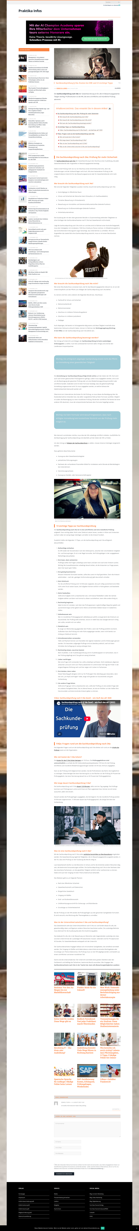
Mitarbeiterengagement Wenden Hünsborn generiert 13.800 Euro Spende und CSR (37, 100)
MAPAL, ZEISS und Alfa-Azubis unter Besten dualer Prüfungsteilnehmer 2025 (37, 305)
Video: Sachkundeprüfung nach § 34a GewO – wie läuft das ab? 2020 (81, 130)
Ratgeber (56, 1205)
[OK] (137, 1228)
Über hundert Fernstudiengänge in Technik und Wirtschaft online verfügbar (38, 90)
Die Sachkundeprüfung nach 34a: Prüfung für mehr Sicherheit (77, 113)
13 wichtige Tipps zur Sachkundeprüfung (71, 127)
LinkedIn (92, 1212)
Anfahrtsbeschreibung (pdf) (26, 1201)
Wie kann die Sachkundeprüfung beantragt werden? (75, 123)
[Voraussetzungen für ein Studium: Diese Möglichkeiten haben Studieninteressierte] (110, 1010)
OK (103, 1228)
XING (91, 1216)
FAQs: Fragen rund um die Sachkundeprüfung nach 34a (75, 134)
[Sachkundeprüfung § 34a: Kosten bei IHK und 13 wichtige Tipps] (87, 64)
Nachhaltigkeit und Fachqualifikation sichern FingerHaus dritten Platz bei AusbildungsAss (36, 263)
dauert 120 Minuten (83, 786)
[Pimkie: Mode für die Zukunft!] (87, 979)
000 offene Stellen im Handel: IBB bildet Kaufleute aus (38, 273)
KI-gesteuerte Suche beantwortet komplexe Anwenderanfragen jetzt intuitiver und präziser (38, 180)
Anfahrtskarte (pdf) (24, 1209)
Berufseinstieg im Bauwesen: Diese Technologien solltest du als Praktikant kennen (38, 80)
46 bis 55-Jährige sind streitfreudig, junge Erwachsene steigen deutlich (38, 282)
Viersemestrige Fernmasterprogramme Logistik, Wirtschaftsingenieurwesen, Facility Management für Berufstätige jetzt (38, 328)
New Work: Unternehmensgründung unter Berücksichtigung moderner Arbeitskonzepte (110, 992)
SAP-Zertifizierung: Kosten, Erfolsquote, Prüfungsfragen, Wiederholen (86, 1083)
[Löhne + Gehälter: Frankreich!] (110, 1070)
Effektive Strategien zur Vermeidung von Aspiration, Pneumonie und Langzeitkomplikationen (36, 146)
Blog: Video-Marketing (96, 1197)
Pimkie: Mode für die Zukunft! (86, 988)
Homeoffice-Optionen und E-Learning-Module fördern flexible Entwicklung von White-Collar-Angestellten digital (38, 124)
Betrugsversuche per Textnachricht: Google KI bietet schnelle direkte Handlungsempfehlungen (38, 241)
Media (56, 1194)
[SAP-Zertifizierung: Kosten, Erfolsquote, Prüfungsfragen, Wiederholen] (87, 1070)
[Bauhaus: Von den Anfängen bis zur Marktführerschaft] (64, 979)
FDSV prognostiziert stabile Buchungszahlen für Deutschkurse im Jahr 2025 (38, 157)
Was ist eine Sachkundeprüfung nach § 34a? (73, 143)
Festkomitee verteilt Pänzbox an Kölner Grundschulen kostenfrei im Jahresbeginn (38, 190)
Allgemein (117, 88)
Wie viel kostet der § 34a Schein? (70, 137)
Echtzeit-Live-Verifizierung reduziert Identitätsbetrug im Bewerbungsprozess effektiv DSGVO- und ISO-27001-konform (37, 316)
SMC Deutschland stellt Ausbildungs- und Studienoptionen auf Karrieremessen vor (38, 252)
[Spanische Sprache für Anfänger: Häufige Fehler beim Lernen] (64, 1070)
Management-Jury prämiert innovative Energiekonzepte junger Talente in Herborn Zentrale (38, 59)
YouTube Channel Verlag (96, 1205)
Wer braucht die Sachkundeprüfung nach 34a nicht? (76, 120)
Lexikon (56, 1201)
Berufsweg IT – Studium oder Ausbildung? (63, 1050)
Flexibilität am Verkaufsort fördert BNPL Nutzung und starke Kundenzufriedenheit (38, 200)
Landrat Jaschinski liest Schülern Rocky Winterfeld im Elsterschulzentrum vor (38, 221)
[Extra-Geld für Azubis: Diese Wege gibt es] (64, 1010)
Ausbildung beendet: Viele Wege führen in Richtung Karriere (86, 1050)
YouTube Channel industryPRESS (99, 1209)
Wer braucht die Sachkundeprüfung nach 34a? (74, 117)
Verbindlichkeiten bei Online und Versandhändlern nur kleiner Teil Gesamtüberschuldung (38, 135)
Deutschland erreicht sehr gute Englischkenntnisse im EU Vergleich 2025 (37, 231)
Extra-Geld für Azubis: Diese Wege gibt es (64, 1020)
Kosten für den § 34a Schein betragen (69, 760)
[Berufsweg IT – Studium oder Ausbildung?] (64, 1039)
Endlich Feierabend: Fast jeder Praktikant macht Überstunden (86, 1021)
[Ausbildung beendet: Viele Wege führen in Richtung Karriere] (87, 1039)
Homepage (22, 1194)
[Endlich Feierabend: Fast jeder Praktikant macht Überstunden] (87, 1010)
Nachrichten (57, 1209)
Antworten (116, 1109)
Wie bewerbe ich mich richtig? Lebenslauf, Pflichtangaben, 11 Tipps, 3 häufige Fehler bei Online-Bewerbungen (110, 1053)
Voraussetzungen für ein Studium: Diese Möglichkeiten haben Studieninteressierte (110, 1022)
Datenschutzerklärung (96, 1168)
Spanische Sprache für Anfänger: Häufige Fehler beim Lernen (63, 1081)
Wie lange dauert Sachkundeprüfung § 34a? (73, 140)
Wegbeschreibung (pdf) (25, 1212)
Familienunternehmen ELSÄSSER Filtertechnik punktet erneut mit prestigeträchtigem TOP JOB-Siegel (38, 69)
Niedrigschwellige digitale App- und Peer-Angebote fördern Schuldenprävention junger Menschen (38, 111)
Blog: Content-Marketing (96, 1194)
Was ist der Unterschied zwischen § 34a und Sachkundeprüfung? (80, 146)
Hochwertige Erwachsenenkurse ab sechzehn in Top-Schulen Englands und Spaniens (38, 210)
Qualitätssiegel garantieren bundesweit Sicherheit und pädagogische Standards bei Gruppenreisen (36, 169)
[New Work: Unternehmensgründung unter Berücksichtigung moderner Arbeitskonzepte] (110, 979)
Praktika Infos (30, 10)
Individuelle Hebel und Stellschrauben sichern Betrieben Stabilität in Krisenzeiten (38, 339)
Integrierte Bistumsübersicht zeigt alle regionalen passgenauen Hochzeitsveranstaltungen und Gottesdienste (38, 293)
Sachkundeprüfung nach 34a (66, 161)
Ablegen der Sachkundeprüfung (77, 443)
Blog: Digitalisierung (95, 1201)
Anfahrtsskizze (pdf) (24, 1205)
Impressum (22, 1197)
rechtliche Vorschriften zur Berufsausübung (98, 854)
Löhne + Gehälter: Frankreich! (108, 1080)
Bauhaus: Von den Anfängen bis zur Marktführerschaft (64, 990)
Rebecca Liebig (62, 88)
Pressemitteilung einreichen (62, 1197)
